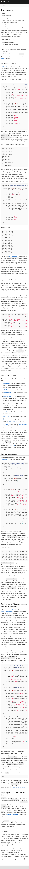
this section (5, 67)
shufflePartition (7, 396)
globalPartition (7, 392)
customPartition (5, 459)
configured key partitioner (12, 814)
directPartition (7, 412)
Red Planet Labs (6, 2)
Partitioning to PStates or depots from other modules (13, 20)
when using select (12, 421)
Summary (4, 24)
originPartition (7, 424)
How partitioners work (6, 15)
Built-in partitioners (6, 17)
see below (12, 445)
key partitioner (7, 420)
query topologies (23, 424)
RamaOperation (13, 256)
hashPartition (6, 383)
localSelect (13, 609)
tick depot (4, 275)
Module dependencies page (18, 787)
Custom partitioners (6, 18)
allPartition (6, 389)
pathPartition (6, 416)
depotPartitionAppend (7, 611)
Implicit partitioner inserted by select (9, 22)
